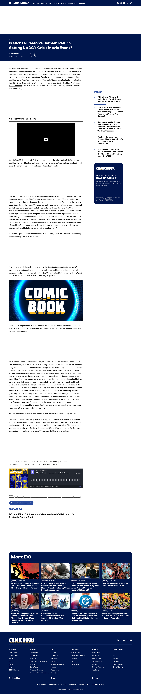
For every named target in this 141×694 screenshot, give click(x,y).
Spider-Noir (54, 658)
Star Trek (116, 661)
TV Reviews (54, 655)
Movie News (34, 653)
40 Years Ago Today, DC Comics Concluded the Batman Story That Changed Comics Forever (25, 585)
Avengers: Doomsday (37, 670)
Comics (36, 3)
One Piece (95, 670)
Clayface (32, 664)
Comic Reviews (14, 655)
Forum (82, 3)
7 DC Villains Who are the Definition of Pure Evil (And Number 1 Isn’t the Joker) (109, 99)
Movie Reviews (35, 655)
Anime (63, 3)
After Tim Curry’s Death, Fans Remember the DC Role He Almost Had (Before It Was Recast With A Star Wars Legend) (24, 618)
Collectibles (72, 3)
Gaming (56, 3)
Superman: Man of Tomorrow (39, 673)
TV (50, 3)
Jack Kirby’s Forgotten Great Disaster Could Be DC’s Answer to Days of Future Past (115, 616)
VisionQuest (54, 673)
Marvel (11, 658)
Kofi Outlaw (15, 54)
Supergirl (33, 658)
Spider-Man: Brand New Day (39, 661)
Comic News (13, 653)
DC (11, 39)
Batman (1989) (13, 497)
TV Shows (15, 611)
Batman (74, 71)
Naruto (94, 664)
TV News (53, 653)
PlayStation (75, 664)
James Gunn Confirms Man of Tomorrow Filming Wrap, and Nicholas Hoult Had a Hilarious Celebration (84, 617)
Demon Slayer (96, 658)
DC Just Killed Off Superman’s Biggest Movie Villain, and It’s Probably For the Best (41, 515)
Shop (53, 678)
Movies (44, 3)
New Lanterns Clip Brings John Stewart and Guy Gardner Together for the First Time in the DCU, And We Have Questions (109, 126)
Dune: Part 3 (34, 667)
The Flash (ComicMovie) (73, 497)
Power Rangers (118, 664)
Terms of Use (108, 199)
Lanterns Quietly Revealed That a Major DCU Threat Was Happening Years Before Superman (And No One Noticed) (110, 111)
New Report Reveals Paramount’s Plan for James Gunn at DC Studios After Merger (53, 617)
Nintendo (74, 658)
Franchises (118, 649)
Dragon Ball (96, 655)
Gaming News (75, 653)
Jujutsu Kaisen (97, 661)
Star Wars (116, 658)
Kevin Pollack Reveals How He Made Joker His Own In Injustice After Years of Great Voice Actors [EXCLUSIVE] (85, 586)
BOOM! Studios (14, 670)
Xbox (73, 661)
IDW (10, 667)
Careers (72, 684)
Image (11, 664)
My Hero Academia (98, 667)
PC (72, 667)
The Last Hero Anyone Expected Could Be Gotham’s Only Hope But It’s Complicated (110, 140)
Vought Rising (55, 670)
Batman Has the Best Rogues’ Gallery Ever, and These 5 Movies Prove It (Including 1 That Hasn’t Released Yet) (55, 586)
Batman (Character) (24, 497)
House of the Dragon (57, 664)
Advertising (54, 684)
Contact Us (41, 684)
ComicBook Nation (17, 160)
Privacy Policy (109, 200)
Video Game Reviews (78, 655)
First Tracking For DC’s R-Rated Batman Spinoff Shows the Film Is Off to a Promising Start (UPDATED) (110, 152)
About (63, 684)
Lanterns (53, 667)
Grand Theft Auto (118, 667)
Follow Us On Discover (20, 503)
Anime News (96, 653)
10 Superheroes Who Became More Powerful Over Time (115, 584)
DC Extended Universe (54, 497)
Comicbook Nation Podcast (39, 497)
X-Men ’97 (54, 661)
